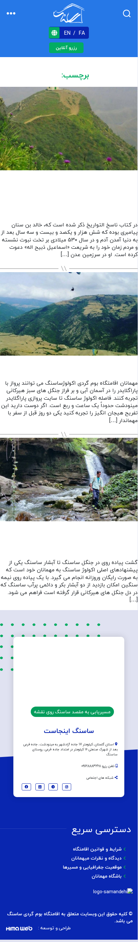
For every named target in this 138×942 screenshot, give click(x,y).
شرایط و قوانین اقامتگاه (97, 849)
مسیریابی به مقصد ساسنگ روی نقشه (72, 712)
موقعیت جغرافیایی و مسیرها (92, 867)
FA (82, 33)
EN (68, 33)
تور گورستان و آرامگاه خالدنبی (69, 204)
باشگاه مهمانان (107, 876)
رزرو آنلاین (66, 47)
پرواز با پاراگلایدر (69, 369)
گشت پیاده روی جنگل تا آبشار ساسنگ (69, 541)
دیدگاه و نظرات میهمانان (96, 858)
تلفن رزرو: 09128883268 (98, 766)
